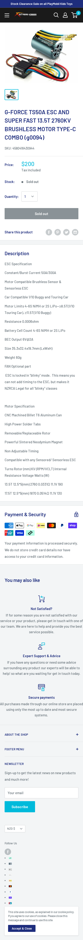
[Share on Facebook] (49, 231)
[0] (74, 15)
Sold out (41, 213)
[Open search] (56, 15)
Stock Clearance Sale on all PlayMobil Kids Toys (41, 4)
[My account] (65, 15)
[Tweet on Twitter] (66, 231)
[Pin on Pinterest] (57, 231)
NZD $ (11, 828)
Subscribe (20, 806)
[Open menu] (7, 15)
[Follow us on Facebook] (8, 852)
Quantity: (12, 196)
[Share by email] (75, 231)
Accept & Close (22, 928)
